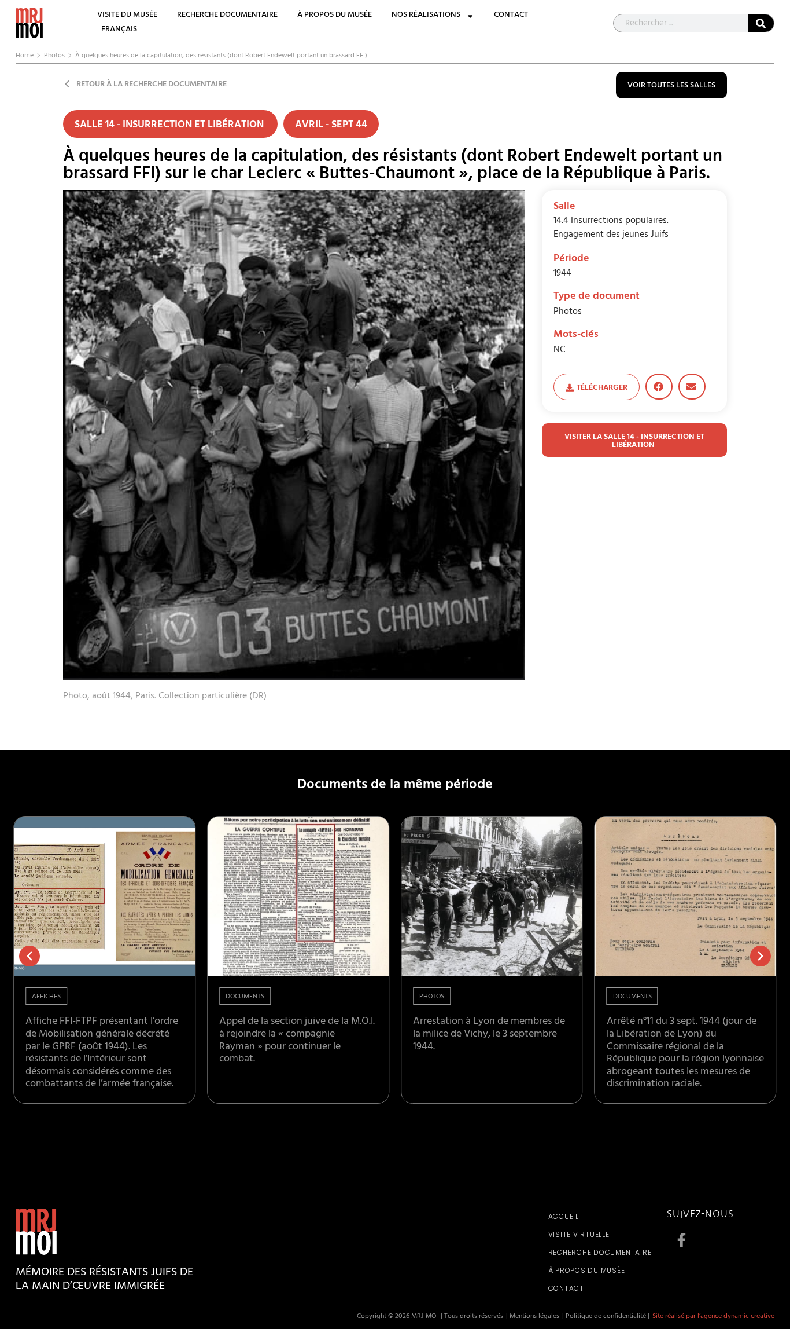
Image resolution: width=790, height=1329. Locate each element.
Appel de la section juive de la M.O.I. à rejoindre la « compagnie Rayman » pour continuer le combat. (297, 1041)
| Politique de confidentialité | (605, 1316)
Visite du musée (127, 16)
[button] (659, 387)
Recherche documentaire (227, 16)
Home (25, 56)
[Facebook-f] (681, 1239)
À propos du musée (334, 16)
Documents (245, 997)
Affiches (46, 997)
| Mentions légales (532, 1316)
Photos (54, 56)
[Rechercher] (761, 23)
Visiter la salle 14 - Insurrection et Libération (634, 441)
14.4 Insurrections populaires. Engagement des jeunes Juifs (611, 228)
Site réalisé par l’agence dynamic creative (713, 1316)
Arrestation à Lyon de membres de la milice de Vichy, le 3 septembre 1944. (489, 1034)
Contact (511, 16)
